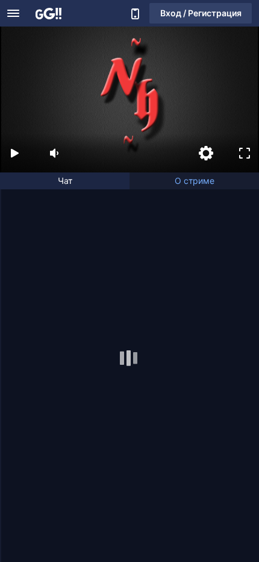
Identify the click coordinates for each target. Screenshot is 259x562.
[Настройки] (206, 153)
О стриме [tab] (194, 180)
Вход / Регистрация (201, 13)
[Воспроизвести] (14, 153)
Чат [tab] (65, 180)
